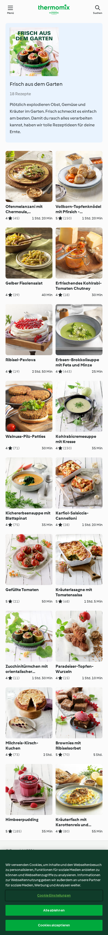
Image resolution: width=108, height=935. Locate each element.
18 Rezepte (20, 93)
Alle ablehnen (54, 910)
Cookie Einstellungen (54, 895)
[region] (54, 892)
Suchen (97, 13)
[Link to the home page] (54, 9)
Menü (10, 13)
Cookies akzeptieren (54, 925)
